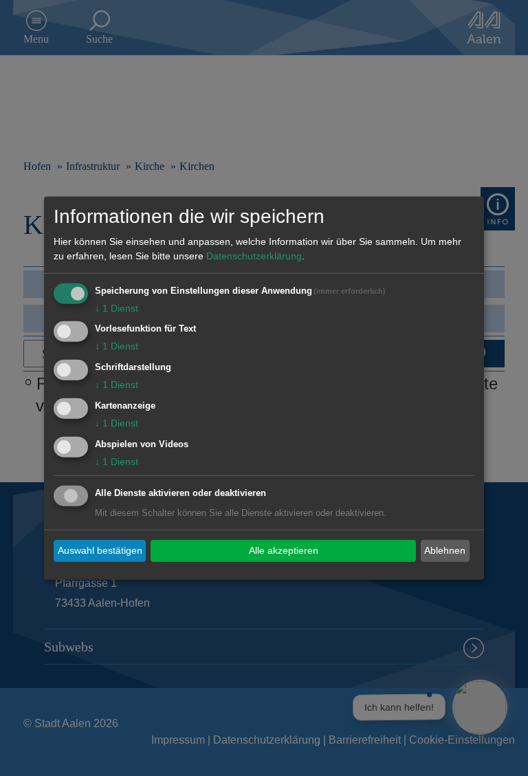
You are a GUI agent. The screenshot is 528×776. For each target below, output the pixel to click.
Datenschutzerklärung (254, 255)
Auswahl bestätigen (100, 550)
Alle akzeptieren (283, 550)
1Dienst (116, 307)
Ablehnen (444, 550)
